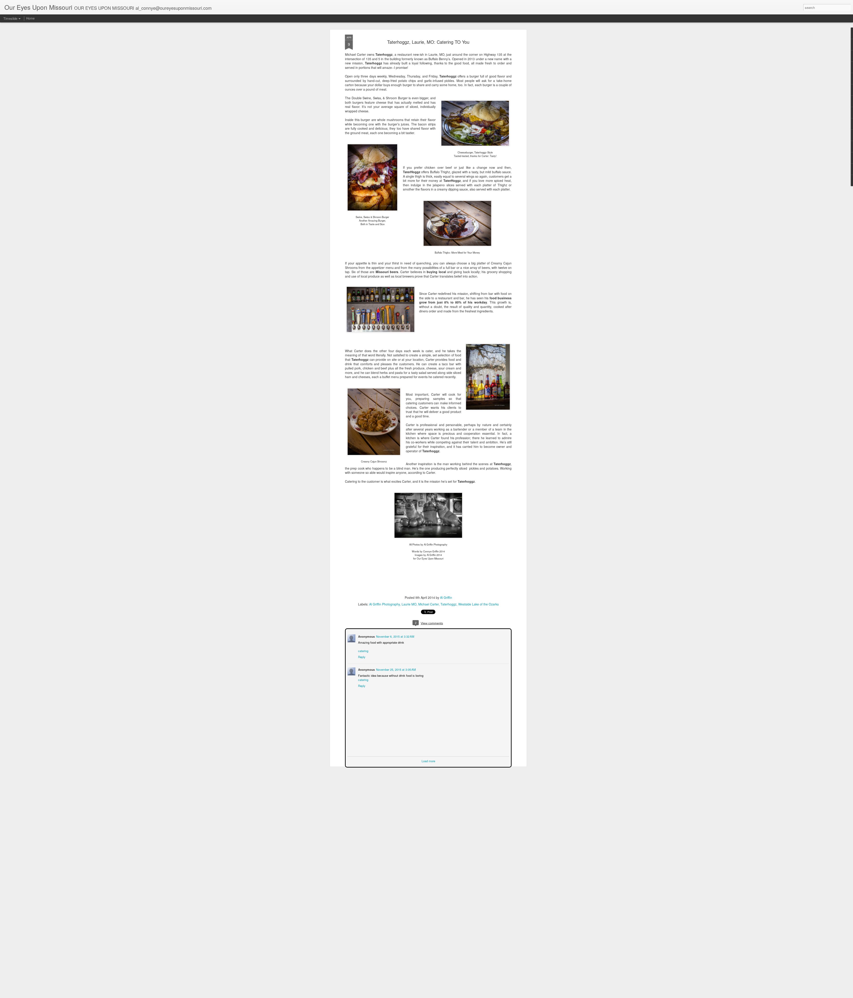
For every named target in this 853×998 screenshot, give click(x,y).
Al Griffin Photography (384, 604)
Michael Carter (428, 604)
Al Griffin (446, 597)
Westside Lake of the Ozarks (478, 604)
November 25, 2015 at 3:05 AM (395, 669)
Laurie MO (409, 604)
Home (30, 18)
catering (363, 650)
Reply (361, 656)
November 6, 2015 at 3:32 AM (395, 636)
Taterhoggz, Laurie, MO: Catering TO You (428, 42)
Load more (428, 760)
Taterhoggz (448, 604)
